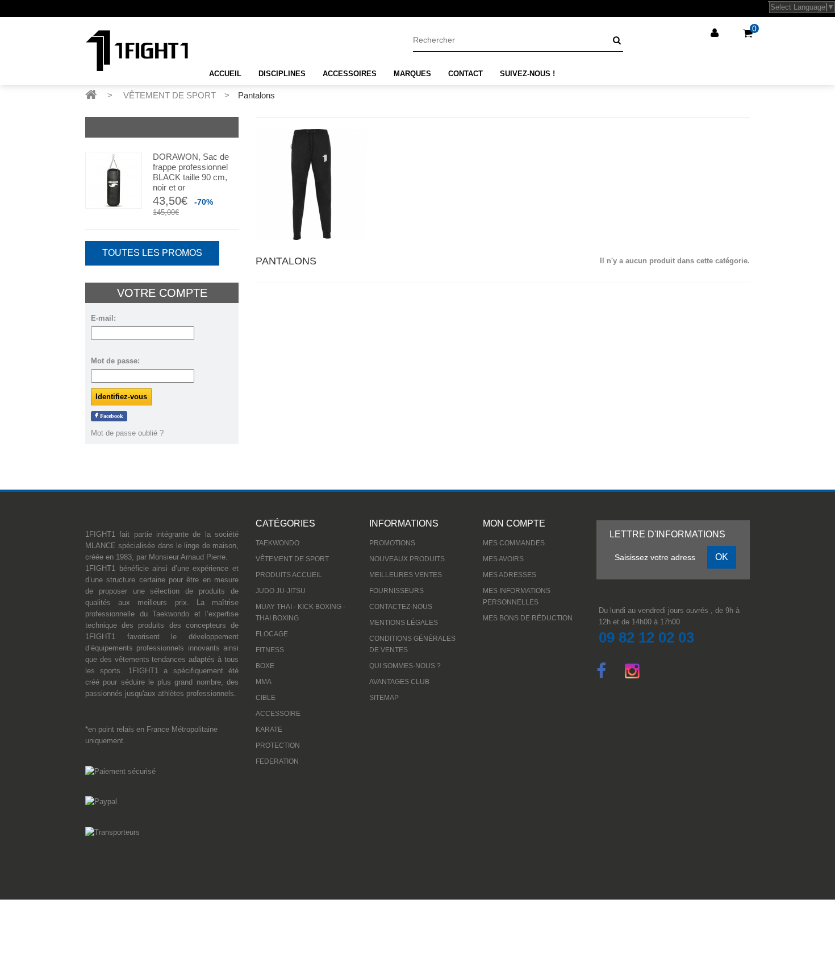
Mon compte (514, 523)
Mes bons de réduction (528, 618)
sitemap (384, 698)
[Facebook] (601, 669)
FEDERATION (277, 761)
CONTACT (465, 73)
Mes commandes (514, 543)
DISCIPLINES (282, 73)
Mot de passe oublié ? (127, 433)
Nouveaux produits (407, 559)
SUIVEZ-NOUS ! (527, 73)
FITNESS (270, 650)
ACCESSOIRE (278, 714)
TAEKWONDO (277, 543)
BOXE (265, 666)
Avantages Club (399, 682)
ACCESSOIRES (350, 73)
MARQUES (412, 73)
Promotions (162, 127)
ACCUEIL (225, 73)
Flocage (272, 634)
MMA (264, 682)
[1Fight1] (137, 51)
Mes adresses (509, 575)
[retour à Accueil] (91, 94)
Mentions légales (403, 623)
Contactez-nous (400, 607)
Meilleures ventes (405, 575)
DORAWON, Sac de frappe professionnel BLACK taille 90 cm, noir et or (191, 172)
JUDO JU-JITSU (281, 591)
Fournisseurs (396, 591)
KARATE (269, 730)
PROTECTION (278, 745)
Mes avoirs (503, 559)
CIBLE (265, 698)
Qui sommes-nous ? (405, 666)
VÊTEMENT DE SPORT (292, 559)
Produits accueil (289, 575)
